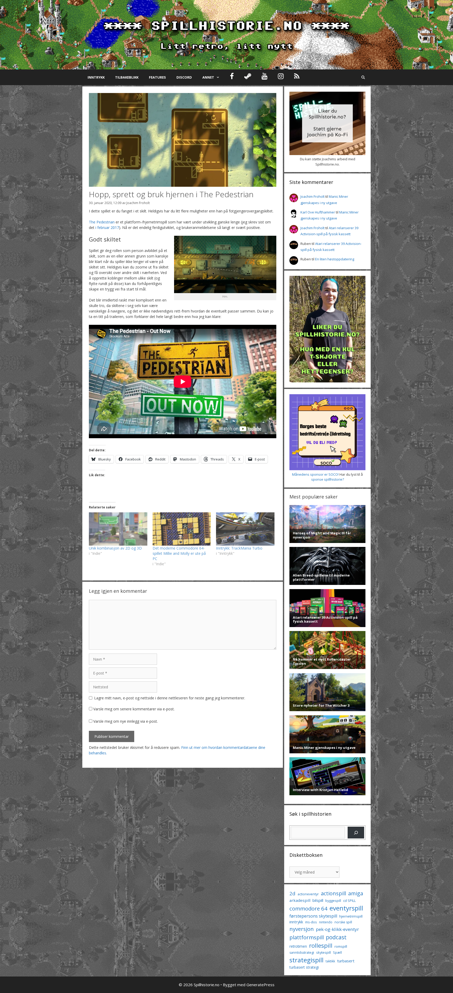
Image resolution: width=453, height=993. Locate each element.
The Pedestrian (102, 222)
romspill (341, 946)
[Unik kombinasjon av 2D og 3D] (118, 529)
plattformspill (306, 937)
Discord (184, 77)
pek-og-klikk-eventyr (337, 929)
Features (157, 77)
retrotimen (298, 946)
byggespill (333, 900)
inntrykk (296, 921)
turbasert (345, 960)
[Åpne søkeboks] (363, 77)
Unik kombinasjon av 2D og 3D (115, 548)
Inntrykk (96, 77)
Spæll (337, 952)
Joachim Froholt (138, 203)
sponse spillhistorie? (327, 479)
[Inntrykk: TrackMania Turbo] (245, 529)
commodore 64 (308, 908)
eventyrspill (346, 908)
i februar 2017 (107, 227)
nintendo (325, 922)
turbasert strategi (304, 967)
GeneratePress (260, 984)
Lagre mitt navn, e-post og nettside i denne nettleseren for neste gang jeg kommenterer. (169, 697)
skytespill (323, 952)
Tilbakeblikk (126, 77)
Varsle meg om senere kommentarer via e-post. (134, 708)
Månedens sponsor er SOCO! (315, 474)
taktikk (330, 961)
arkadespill (299, 900)
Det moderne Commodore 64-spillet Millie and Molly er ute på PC (179, 553)
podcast (336, 937)
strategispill (306, 960)
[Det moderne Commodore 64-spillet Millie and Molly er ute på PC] (182, 529)
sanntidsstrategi (301, 952)
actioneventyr (308, 894)
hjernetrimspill (351, 916)
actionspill (333, 893)
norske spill (343, 922)
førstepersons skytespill (313, 916)
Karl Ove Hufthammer (317, 212)
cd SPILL (349, 900)
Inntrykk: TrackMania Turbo (239, 548)
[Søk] (356, 832)
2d (292, 893)
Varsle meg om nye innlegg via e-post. (125, 721)
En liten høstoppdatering (334, 259)
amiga (355, 893)
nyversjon (301, 928)
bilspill (317, 900)
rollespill (320, 945)
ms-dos (311, 922)
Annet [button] (208, 77)
